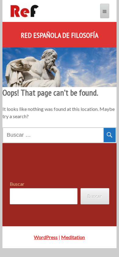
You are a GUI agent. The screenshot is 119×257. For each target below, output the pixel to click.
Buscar (17, 184)
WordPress (46, 237)
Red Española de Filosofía (59, 35)
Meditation (73, 237)
